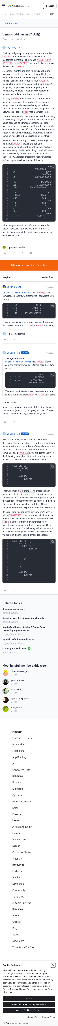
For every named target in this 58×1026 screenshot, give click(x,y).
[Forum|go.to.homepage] (19, 5)
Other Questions (10, 612)
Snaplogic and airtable (13, 609)
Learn (15, 820)
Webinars (17, 858)
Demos (16, 846)
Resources (18, 864)
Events (16, 833)
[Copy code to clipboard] (52, 167)
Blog (14, 928)
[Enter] (5, 14)
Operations (18, 795)
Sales (15, 808)
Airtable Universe (21, 903)
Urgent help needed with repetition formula (23, 618)
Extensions (18, 751)
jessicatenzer (17, 680)
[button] (3, 6)
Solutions (17, 776)
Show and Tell (11, 23)
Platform (17, 731)
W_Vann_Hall (13, 47)
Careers (16, 921)
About (15, 915)
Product (16, 782)
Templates (18, 896)
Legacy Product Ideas (12, 634)
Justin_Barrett (14, 286)
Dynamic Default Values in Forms (18, 639)
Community (18, 890)
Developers (18, 884)
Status (16, 934)
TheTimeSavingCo (20, 671)
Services (17, 877)
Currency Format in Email (14, 648)
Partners (17, 871)
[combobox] (29, 14)
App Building (19, 757)
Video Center (19, 839)
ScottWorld (16, 689)
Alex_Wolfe (16, 707)
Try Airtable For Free (23, 947)
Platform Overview (22, 738)
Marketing (18, 788)
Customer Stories (21, 852)
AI (13, 763)
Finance (16, 814)
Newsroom (18, 941)
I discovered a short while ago (16, 292)
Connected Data (21, 770)
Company (17, 909)
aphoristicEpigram (20, 698)
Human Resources (22, 801)
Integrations (19, 744)
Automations (8, 652)
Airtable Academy (22, 826)
